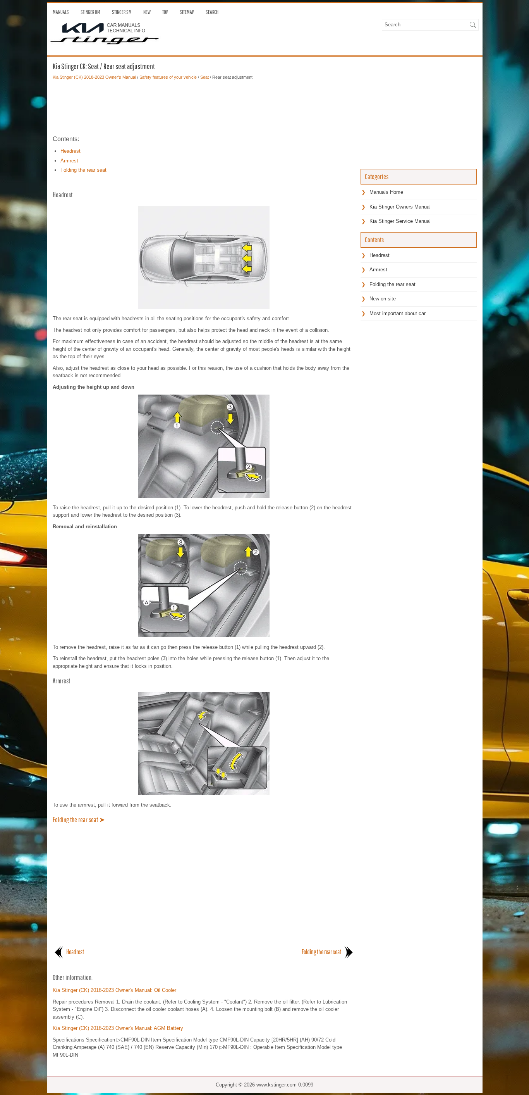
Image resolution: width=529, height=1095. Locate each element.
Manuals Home (386, 192)
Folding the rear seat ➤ (79, 820)
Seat (204, 77)
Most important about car (397, 313)
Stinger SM (122, 12)
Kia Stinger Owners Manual (400, 207)
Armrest (69, 161)
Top (165, 12)
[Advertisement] (204, 107)
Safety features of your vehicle (168, 77)
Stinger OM (90, 12)
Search (212, 12)
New (147, 12)
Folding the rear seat (83, 170)
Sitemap (187, 12)
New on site (382, 299)
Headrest (70, 151)
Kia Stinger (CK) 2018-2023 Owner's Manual (94, 77)
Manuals (61, 12)
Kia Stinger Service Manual (400, 221)
